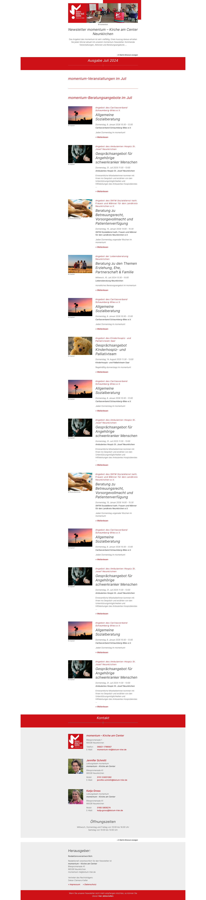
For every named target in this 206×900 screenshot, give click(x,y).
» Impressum (74, 884)
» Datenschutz (89, 884)
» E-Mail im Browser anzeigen (127, 55)
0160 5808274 (104, 807)
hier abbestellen (105, 896)
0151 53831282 (104, 777)
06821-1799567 (104, 747)
